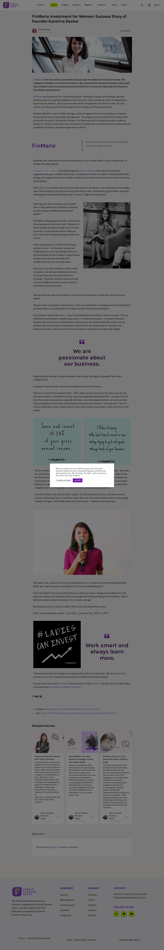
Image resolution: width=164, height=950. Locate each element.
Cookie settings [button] (63, 480)
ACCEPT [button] (77, 480)
